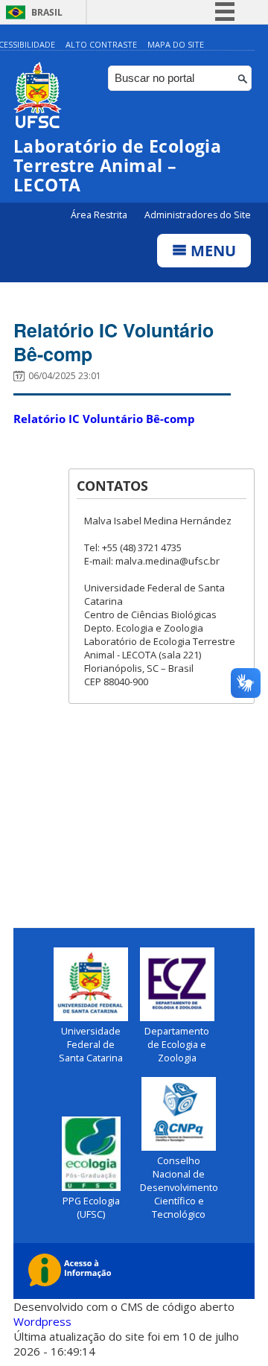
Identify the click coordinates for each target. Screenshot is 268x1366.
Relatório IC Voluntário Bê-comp (113, 342)
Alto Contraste (101, 44)
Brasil (47, 12)
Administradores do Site (197, 215)
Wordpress (42, 1321)
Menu (211, 251)
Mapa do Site (175, 44)
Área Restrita (100, 215)
